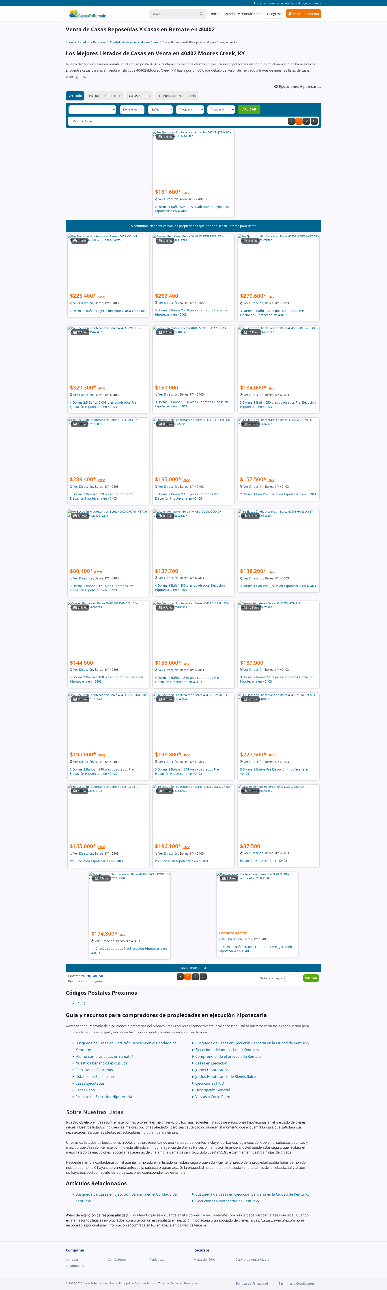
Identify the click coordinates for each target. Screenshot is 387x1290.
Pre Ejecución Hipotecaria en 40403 (96, 861)
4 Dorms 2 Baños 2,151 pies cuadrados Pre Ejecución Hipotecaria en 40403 (187, 496)
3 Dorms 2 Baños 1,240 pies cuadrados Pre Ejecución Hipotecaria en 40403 (102, 771)
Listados (230, 13)
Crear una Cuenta (305, 13)
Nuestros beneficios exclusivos (101, 1063)
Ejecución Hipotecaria (105, 96)
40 (95, 976)
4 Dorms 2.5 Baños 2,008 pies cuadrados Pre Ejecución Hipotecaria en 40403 (103, 404)
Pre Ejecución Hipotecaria (176, 96)
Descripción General (212, 1090)
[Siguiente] (314, 121)
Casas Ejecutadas (90, 1083)
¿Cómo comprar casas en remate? (104, 1056)
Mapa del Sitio (204, 1259)
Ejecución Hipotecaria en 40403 (263, 860)
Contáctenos (251, 13)
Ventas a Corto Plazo (212, 1096)
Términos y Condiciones (296, 1283)
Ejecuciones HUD (209, 1083)
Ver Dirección (168, 199)
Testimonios (75, 1266)
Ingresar (276, 13)
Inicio (215, 13)
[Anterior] (291, 121)
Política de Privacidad (252, 1283)
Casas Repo (85, 1090)
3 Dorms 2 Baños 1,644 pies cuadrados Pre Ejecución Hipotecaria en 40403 (187, 771)
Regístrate (157, 1259)
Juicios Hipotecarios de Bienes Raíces (226, 1076)
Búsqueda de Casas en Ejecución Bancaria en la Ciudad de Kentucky (252, 1043)
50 (101, 976)
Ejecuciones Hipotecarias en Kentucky (227, 1049)
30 (89, 976)
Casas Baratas (139, 96)
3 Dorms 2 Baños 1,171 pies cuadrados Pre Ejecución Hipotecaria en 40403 (102, 588)
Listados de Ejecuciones (95, 1076)
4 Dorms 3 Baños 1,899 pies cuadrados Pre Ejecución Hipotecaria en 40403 (102, 496)
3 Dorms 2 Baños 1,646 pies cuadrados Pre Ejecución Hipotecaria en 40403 (272, 313)
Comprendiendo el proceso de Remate (228, 1056)
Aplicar (249, 109)
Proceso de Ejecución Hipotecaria (103, 1096)
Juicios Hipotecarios (212, 1069)
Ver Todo (75, 96)
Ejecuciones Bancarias (94, 1069)
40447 (80, 1003)
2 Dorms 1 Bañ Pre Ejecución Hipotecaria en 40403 (108, 311)
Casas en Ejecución (211, 1063)
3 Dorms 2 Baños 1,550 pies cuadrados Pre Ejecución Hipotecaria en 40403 (187, 679)
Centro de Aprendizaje (252, 1259)
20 (83, 976)
